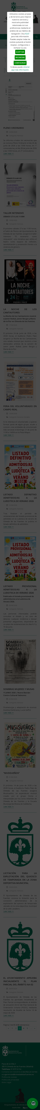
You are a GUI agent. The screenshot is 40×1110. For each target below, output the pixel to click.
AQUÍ (27, 34)
